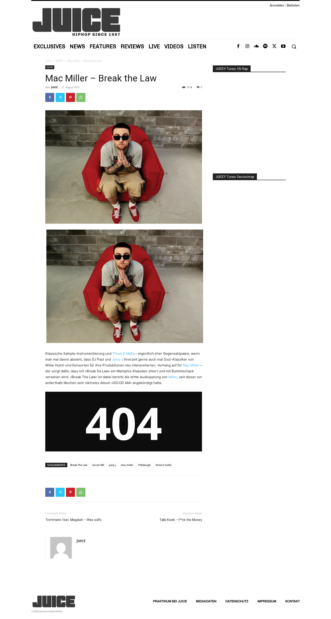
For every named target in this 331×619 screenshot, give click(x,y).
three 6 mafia (163, 465)
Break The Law (78, 465)
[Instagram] (247, 46)
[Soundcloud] (256, 46)
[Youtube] (283, 46)
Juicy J (117, 359)
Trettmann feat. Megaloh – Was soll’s (73, 520)
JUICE (54, 87)
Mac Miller (191, 365)
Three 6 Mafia (123, 353)
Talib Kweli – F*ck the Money (180, 520)
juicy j (112, 465)
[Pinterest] (70, 97)
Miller (172, 377)
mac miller (127, 465)
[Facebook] (238, 46)
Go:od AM (98, 465)
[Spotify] (265, 46)
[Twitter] (274, 46)
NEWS (59, 61)
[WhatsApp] (80, 97)
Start (48, 61)
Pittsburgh (144, 465)
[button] (294, 47)
